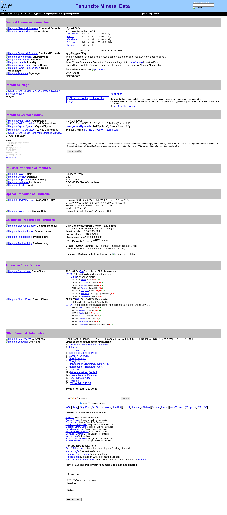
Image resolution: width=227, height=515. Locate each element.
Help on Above (11, 157)
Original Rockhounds (77, 454)
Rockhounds (73, 457)
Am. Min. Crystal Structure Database (89, 344)
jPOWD (21, 14)
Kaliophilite (85, 291)
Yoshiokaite (85, 294)
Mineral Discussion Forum (80, 459)
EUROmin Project (79, 350)
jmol (15, 14)
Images (68, 14)
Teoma (164, 407)
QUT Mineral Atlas (80, 378)
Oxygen (70, 45)
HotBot (117, 407)
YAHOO (202, 407)
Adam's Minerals (73, 420)
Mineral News (72, 436)
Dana (39, 14)
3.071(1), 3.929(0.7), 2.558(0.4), (101, 129)
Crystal (9, 14)
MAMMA (145, 407)
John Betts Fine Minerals (77, 431)
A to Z (61, 14)
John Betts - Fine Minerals (124, 106)
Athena (73, 347)
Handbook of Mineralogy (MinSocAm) (89, 364)
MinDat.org (137, 62)
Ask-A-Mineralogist (76, 448)
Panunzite (116, 94)
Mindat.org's (72, 451)
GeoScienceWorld (79, 355)
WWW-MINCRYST (80, 383)
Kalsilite (83, 280)
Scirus (155, 407)
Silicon (71, 42)
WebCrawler (177, 407)
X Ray (33, 14)
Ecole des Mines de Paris (83, 353)
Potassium (72, 34)
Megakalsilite (85, 296)
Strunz (45, 14)
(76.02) (69, 274)
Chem (27, 14)
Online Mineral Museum (83, 375)
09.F (68, 302)
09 (78, 299)
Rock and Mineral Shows (77, 438)
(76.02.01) (71, 277)
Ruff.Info (75, 380)
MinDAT (74, 369)
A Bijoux (70, 417)
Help (150, 14)
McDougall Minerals (75, 434)
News (145, 14)
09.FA (69, 305)
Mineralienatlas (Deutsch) (84, 372)
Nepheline (84, 282)
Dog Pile (85, 407)
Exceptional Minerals (75, 429)
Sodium (70, 37)
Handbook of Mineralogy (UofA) (86, 366)
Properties (53, 14)
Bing (75, 407)
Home (3, 14)
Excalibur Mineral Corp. (76, 427)
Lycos (135, 407)
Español (142, 459)
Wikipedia (190, 407)
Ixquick (126, 407)
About (156, 14)
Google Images (77, 358)
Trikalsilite (84, 285)
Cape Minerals (72, 422)
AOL (68, 407)
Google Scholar (77, 361)
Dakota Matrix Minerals (76, 424)
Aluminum (72, 39)
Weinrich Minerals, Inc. (76, 441)
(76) (81, 271)
